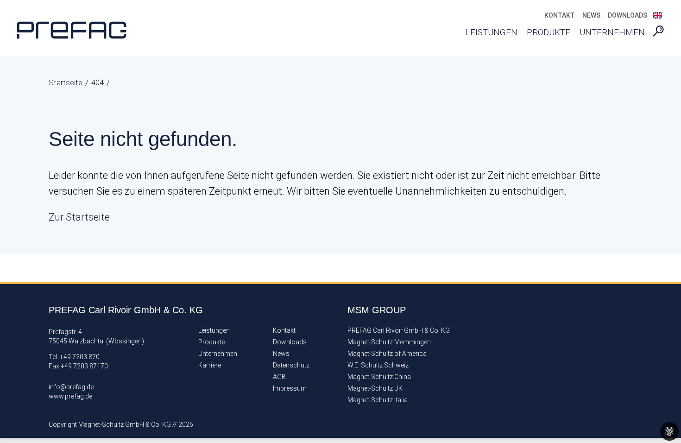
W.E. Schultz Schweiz (378, 365)
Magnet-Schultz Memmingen (389, 342)
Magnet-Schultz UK (375, 388)
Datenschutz (291, 365)
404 (97, 82)
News (591, 15)
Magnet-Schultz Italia (377, 400)
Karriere (209, 365)
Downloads (627, 15)
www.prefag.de (70, 396)
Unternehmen (612, 32)
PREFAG (81, 30)
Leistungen (491, 32)
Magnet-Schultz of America (387, 353)
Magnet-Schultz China (379, 376)
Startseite (65, 82)
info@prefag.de (71, 387)
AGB (279, 376)
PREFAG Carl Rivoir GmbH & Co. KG (398, 330)
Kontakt (559, 15)
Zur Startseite (79, 217)
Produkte (548, 32)
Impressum (290, 388)
